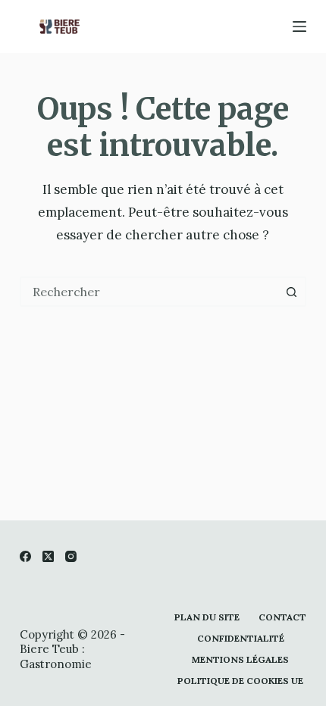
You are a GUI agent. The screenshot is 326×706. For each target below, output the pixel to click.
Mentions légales (240, 659)
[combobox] (149, 291)
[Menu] (299, 26)
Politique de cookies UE (240, 680)
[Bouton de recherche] (291, 291)
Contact (282, 617)
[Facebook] (25, 556)
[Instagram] (71, 556)
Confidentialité (240, 638)
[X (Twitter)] (48, 556)
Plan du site (207, 617)
